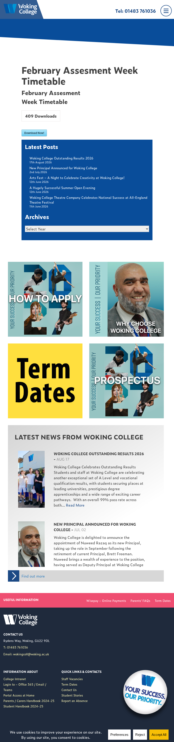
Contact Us (69, 690)
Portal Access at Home (18, 695)
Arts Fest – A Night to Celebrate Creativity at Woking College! (77, 177)
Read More (24, 450)
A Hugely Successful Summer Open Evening (62, 187)
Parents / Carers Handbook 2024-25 (28, 701)
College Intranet (14, 679)
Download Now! (34, 133)
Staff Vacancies (72, 679)
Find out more (33, 576)
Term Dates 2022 (23, 346)
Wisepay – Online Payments (106, 600)
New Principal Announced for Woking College (63, 167)
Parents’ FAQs (140, 600)
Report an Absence (74, 701)
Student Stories (72, 695)
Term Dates (163, 600)
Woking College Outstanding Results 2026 (61, 158)
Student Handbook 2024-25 (23, 706)
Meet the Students (105, 264)
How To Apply (20, 264)
